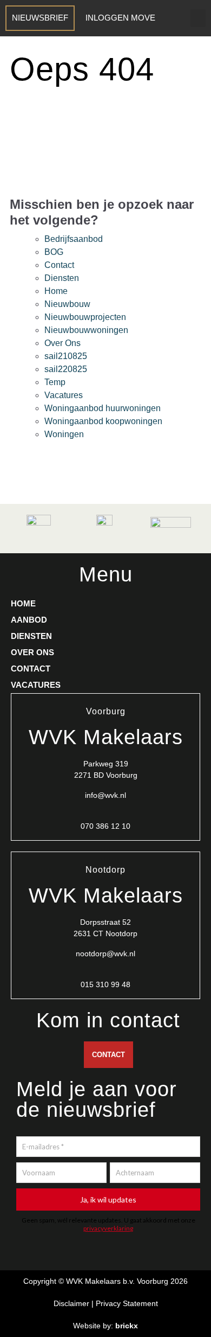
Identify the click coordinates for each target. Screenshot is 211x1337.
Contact (59, 265)
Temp (54, 382)
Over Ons (62, 343)
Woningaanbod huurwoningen (102, 408)
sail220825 (65, 369)
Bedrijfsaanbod (73, 239)
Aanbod (29, 619)
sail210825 (65, 356)
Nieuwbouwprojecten (85, 317)
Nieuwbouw (67, 304)
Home (56, 291)
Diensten (61, 278)
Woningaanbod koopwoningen (103, 421)
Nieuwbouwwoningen (86, 330)
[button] (198, 18)
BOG (53, 252)
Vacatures (63, 395)
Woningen (64, 434)
